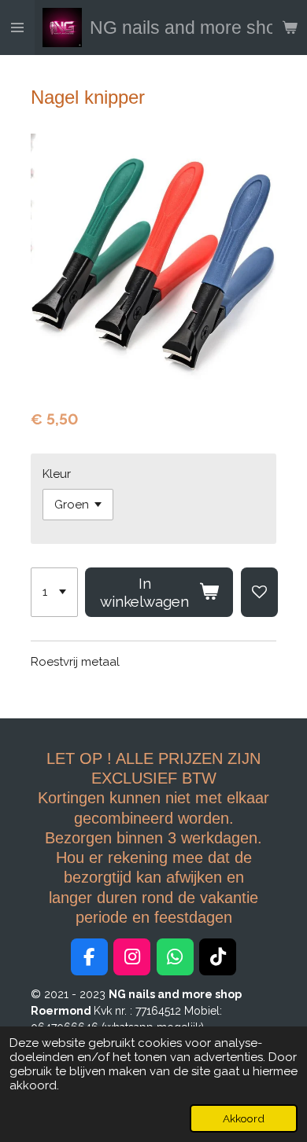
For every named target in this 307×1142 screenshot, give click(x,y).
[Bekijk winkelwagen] (289, 27)
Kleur (57, 474)
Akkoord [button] (243, 1118)
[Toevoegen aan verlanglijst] (259, 592)
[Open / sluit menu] (17, 27)
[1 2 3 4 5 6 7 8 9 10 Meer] (54, 592)
